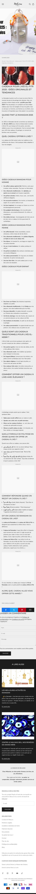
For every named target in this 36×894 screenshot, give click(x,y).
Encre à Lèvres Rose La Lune (10, 867)
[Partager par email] (30, 610)
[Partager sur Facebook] (6, 610)
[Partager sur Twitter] (14, 610)
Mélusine (4, 799)
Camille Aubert (10, 603)
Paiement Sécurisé (7, 829)
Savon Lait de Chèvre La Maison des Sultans (15, 864)
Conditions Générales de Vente (11, 826)
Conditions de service (18, 619)
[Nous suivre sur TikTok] (22, 873)
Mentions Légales (7, 823)
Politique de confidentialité (9, 844)
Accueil (4, 61)
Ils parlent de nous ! (7, 835)
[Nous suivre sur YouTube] (17, 873)
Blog (3, 847)
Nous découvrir (10, 61)
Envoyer (5, 653)
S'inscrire (8, 809)
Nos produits (5, 832)
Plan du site (5, 841)
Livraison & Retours (7, 820)
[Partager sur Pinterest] (22, 610)
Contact (4, 838)
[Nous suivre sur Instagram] (7, 873)
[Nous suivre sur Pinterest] (12, 873)
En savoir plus (6, 706)
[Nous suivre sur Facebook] (3, 873)
